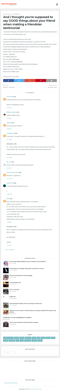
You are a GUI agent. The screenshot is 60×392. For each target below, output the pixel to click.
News (53, 337)
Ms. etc (9, 161)
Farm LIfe (28, 337)
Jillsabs (9, 122)
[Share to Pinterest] (40, 80)
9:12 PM (9, 107)
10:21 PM (9, 178)
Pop (17, 340)
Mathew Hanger (11, 112)
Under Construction (12, 172)
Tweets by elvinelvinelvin (11, 383)
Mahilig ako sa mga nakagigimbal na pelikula (17, 317)
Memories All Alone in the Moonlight (21, 275)
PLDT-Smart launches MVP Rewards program (24, 322)
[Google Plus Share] (30, 80)
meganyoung (10, 133)
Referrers (13, 296)
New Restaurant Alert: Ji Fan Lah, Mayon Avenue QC (26, 303)
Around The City (8, 337)
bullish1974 (10, 183)
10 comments (16, 14)
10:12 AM (9, 139)
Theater (34, 340)
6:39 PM (9, 168)
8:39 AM (9, 118)
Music (48, 337)
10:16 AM (9, 157)
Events (22, 337)
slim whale (10, 96)
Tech (21, 340)
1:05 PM (9, 245)
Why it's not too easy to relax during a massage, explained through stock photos (33, 311)
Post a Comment (9, 249)
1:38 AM (9, 222)
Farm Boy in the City (35, 389)
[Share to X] (19, 80)
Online (5, 340)
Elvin (8, 198)
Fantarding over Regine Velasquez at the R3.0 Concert (27, 268)
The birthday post (15, 282)
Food (34, 337)
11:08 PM (9, 194)
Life (38, 337)
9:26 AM (9, 129)
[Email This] (51, 80)
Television (27, 340)
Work (40, 340)
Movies (43, 337)
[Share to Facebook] (8, 80)
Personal (11, 340)
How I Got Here (14, 289)
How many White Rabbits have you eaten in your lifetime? (28, 261)
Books (16, 337)
